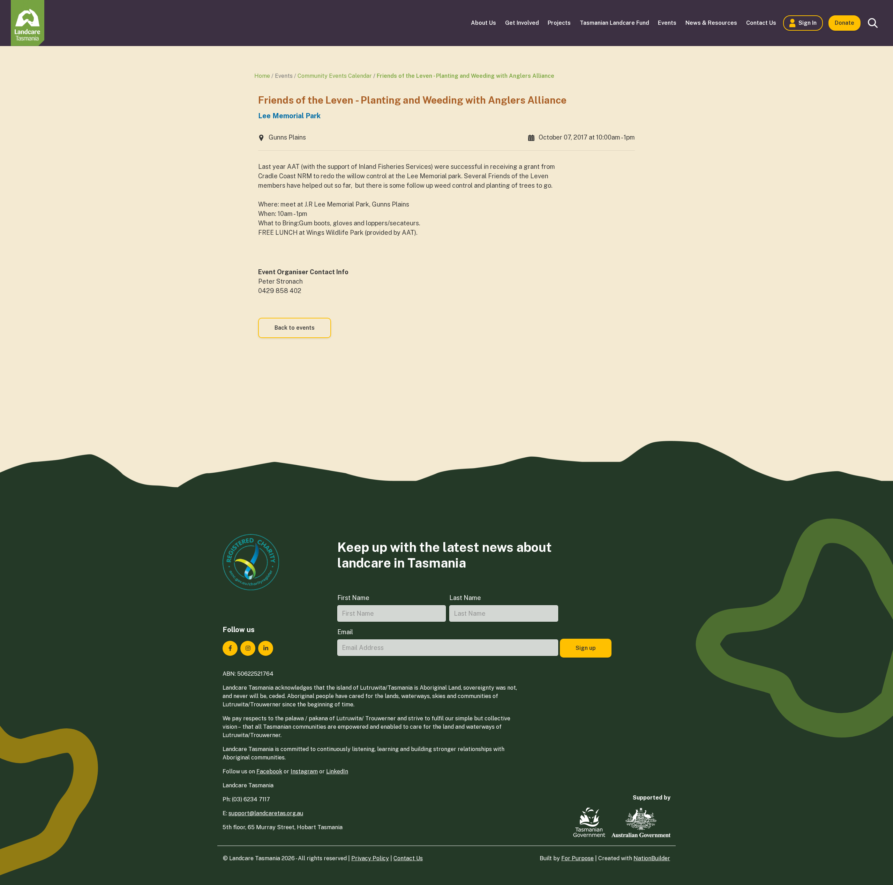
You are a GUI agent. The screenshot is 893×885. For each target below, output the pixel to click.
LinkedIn (337, 771)
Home (262, 76)
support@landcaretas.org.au (265, 813)
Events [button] (667, 23)
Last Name (465, 597)
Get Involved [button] (522, 23)
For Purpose (577, 858)
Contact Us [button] (761, 23)
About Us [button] (483, 23)
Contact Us (408, 858)
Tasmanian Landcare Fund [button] (614, 23)
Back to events (295, 327)
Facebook (269, 771)
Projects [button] (559, 23)
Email (345, 632)
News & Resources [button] (711, 23)
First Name (353, 597)
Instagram (304, 771)
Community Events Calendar (335, 76)
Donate (844, 23)
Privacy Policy (370, 858)
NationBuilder (651, 858)
